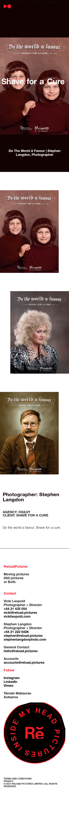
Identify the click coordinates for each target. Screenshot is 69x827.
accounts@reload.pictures (24, 663)
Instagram (12, 678)
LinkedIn (10, 682)
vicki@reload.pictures (20, 613)
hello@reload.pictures (21, 651)
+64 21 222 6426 (16, 632)
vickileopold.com (17, 617)
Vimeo (8, 686)
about (35, 6)
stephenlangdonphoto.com (25, 640)
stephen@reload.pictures (23, 636)
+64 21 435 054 (15, 609)
